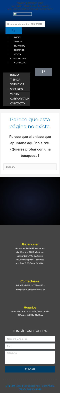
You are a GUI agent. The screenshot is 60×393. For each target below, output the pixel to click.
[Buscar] (14, 30)
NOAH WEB (37, 389)
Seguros (19, 50)
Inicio (17, 37)
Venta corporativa (18, 56)
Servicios (19, 45)
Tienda (18, 41)
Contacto (20, 62)
